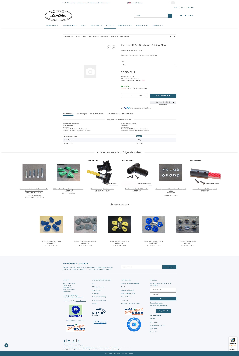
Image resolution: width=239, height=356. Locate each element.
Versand (136, 78)
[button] (177, 15)
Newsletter (153, 332)
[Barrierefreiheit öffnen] (6, 345)
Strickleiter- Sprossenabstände (130, 303)
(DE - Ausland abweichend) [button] (140, 88)
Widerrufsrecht (96, 290)
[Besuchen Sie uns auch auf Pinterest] (74, 340)
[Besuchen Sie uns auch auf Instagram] (78, 340)
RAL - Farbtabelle (126, 297)
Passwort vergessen (156, 303)
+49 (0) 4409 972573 (71, 295)
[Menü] (236, 338)
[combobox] (148, 3)
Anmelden (163, 299)
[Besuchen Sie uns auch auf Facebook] (64, 340)
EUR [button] (175, 7)
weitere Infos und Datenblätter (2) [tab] (120, 114)
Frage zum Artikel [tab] (97, 114)
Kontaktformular (81, 301)
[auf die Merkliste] (114, 47)
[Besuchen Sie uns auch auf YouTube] (69, 340)
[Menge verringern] (123, 96)
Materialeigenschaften (128, 293)
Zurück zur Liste (68, 36)
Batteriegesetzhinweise (99, 300)
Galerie (123, 287)
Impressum (95, 293)
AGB (93, 284)
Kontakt (152, 319)
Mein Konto (153, 322)
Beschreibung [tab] (68, 114)
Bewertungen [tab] (81, 114)
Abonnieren (169, 267)
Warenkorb (153, 329)
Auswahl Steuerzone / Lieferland (131, 80)
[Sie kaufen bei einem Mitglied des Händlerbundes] (99, 312)
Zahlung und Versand (98, 287)
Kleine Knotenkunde (127, 290)
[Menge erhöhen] (145, 96)
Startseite (191, 7)
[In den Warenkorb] (64, 43)
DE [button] (182, 7)
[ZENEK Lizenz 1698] (76, 328)
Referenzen (124, 300)
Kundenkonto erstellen (157, 325)
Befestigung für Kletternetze (130, 284)
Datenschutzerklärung (95, 267)
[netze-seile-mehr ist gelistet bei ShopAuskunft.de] (134, 324)
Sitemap (94, 303)
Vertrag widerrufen (163, 311)
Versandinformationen (124, 347)
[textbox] (148, 3)
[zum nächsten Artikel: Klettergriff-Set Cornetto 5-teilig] (174, 37)
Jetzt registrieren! (162, 306)
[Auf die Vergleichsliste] (109, 47)
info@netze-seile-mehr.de (75, 297)
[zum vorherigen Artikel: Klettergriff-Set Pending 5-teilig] (171, 37)
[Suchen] (170, 16)
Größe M (139, 136)
